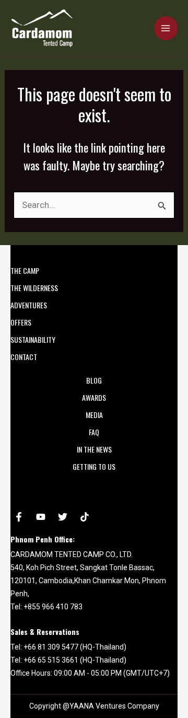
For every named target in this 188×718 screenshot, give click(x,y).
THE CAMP (24, 270)
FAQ (94, 431)
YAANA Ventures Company (114, 706)
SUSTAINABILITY (32, 339)
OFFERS (20, 322)
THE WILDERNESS (34, 287)
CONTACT (23, 356)
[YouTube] (40, 516)
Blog (94, 380)
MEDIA (94, 414)
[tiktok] (84, 516)
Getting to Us (94, 466)
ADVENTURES (28, 304)
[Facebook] (18, 516)
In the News (94, 449)
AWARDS (94, 397)
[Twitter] (62, 516)
